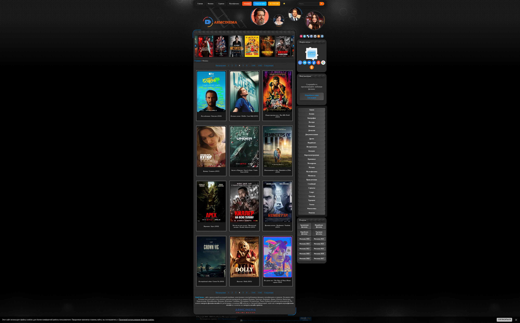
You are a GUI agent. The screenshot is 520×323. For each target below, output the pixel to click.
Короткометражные (311, 155)
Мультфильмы (234, 4)
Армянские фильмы (304, 226)
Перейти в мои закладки (312, 96)
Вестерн (312, 122)
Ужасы (311, 204)
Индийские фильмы (319, 226)
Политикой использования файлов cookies (136, 320)
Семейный (312, 184)
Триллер (311, 196)
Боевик (311, 114)
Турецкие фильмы (319, 233)
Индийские (312, 143)
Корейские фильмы (304, 233)
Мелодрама (312, 163)
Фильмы (210, 4)
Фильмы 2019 (319, 254)
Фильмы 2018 (304, 258)
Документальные (311, 134)
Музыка (312, 167)
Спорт (311, 192)
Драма (311, 139)
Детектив (311, 130)
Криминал (312, 159)
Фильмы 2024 (304, 244)
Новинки (247, 4)
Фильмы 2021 (319, 249)
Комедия (311, 151)
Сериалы (221, 4)
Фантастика (311, 209)
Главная (200, 4)
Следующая (268, 65)
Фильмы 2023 (319, 244)
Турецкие (311, 200)
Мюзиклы (311, 176)
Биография (312, 118)
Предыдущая (221, 65)
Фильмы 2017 (319, 258)
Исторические (312, 147)
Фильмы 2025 (319, 239)
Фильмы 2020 (304, 254)
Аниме (311, 110)
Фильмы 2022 (304, 249)
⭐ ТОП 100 (274, 4)
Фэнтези (312, 213)
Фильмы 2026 (304, 239)
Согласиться (504, 319)
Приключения (311, 180)
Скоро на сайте (260, 4)
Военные (311, 126)
